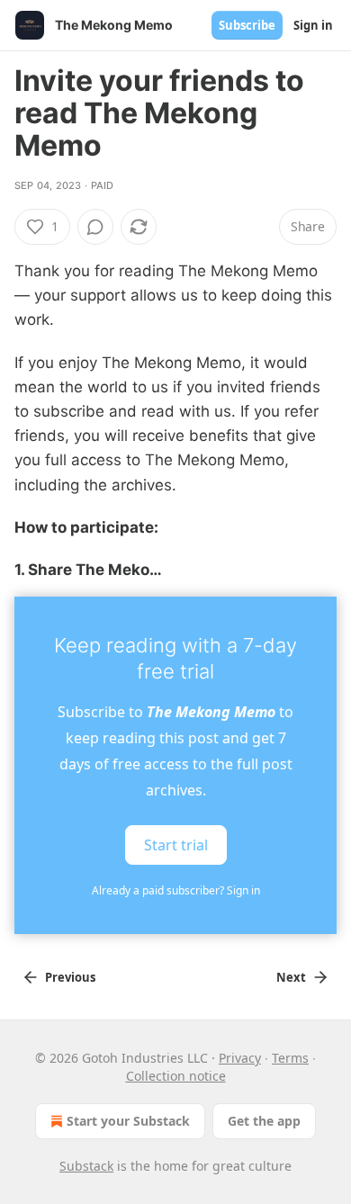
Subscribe (247, 25)
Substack (86, 1165)
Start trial (176, 845)
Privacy (240, 1057)
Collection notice (176, 1075)
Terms (290, 1057)
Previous (70, 977)
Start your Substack (128, 1120)
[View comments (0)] (95, 227)
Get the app (264, 1120)
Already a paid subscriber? (176, 890)
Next (291, 977)
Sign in (313, 25)
